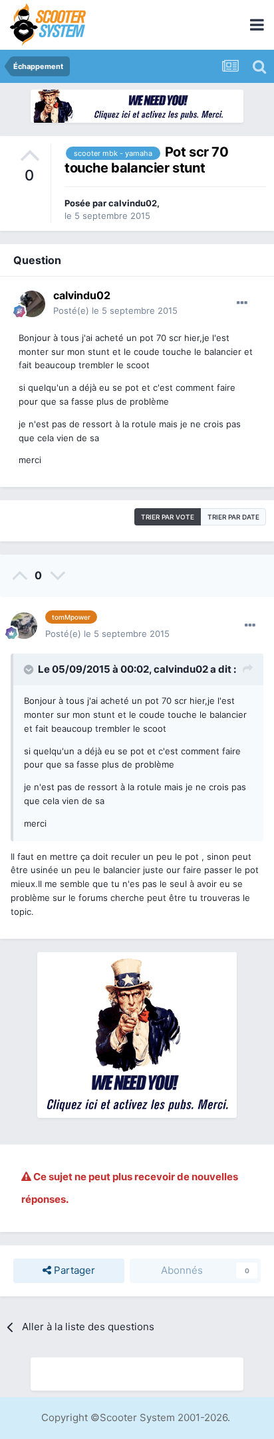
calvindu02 (132, 203)
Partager (73, 1270)
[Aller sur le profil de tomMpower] (24, 625)
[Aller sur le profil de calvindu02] (32, 304)
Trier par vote (167, 517)
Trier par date (233, 517)
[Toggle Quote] (30, 669)
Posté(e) (115, 310)
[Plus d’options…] (242, 303)
